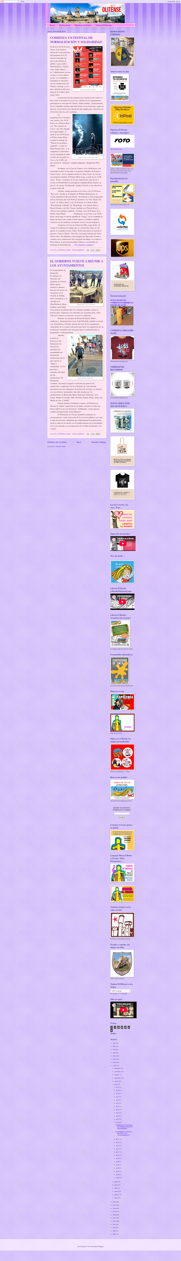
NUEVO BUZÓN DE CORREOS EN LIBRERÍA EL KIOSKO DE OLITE (121, 302)
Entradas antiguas (99, 442)
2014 (114, 1215)
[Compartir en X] (95, 250)
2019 (114, 1066)
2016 (114, 1208)
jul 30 (118, 1090)
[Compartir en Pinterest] (99, 250)
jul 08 (118, 1162)
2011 (114, 1224)
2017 (114, 1205)
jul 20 (118, 1116)
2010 (114, 1228)
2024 (114, 1050)
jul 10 (118, 1155)
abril (116, 1188)
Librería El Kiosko (104, 25)
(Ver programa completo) (83, 244)
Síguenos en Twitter (83, 25)
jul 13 (118, 1149)
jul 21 (118, 1113)
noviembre (117, 1072)
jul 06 (118, 1168)
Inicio (52, 25)
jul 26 (118, 1100)
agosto (116, 1081)
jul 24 (118, 1103)
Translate (124, 994)
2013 (114, 1218)
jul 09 (118, 1158)
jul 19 (118, 1119)
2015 (114, 1211)
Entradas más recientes (57, 442)
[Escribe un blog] (93, 250)
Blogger (101, 1246)
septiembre (117, 1078)
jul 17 (118, 1139)
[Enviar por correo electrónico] (91, 250)
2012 (114, 1221)
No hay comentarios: (78, 250)
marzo (116, 1191)
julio (116, 1084)
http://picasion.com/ (116, 149)
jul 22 (118, 1109)
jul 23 (118, 1106)
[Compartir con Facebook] (97, 250)
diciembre (117, 1068)
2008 (114, 1234)
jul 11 (118, 1152)
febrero (116, 1195)
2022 (114, 1056)
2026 (114, 1043)
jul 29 (118, 1093)
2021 (114, 1059)
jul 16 (118, 1142)
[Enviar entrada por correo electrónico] (87, 250)
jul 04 (118, 1174)
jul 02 (118, 1178)
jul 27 (118, 1097)
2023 (114, 1053)
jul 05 (118, 1171)
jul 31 (118, 1087)
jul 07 (118, 1165)
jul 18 (118, 1122)
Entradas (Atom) (60, 446)
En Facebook (64, 25)
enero (116, 1198)
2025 (114, 1046)
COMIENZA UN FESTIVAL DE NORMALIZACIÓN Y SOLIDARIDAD (76, 39)
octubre (116, 1075)
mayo (116, 1185)
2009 (114, 1231)
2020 (114, 1062)
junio (116, 1182)
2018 (114, 1202)
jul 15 (118, 1146)
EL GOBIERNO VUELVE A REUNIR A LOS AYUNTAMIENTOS (76, 263)
